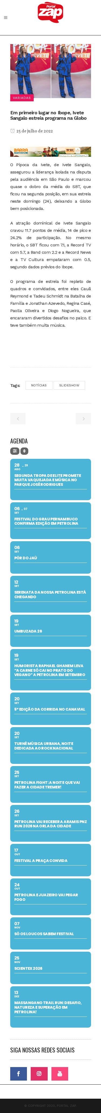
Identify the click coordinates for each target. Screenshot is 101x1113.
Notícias (39, 385)
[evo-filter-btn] (14, 451)
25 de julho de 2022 (34, 131)
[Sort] (24, 451)
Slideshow (69, 385)
